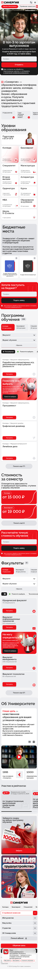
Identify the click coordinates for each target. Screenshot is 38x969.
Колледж (5, 907)
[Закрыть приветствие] (2, 949)
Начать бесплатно (9, 6)
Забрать (19, 851)
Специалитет (28, 907)
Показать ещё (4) (19, 523)
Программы (16, 960)
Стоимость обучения (27, 960)
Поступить (9, 610)
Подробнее (4, 963)
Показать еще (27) (19, 693)
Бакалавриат (16, 907)
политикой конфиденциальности (13, 307)
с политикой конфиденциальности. (16, 73)
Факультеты (7, 960)
